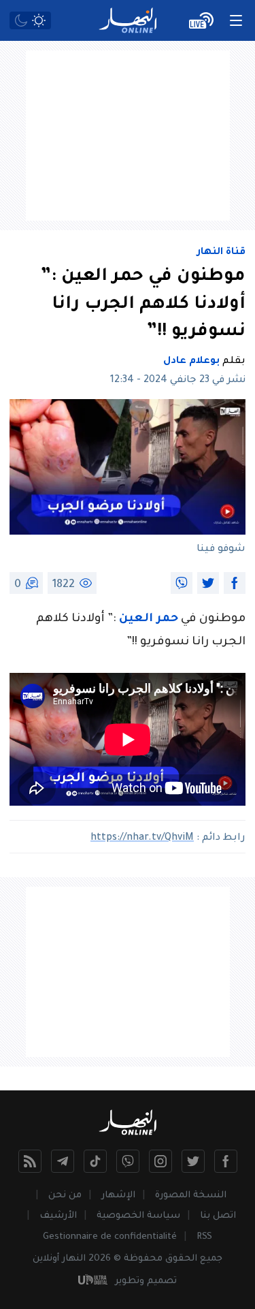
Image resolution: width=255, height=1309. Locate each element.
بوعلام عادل (191, 361)
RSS (204, 1237)
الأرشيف (58, 1216)
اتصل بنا (218, 1216)
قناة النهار (221, 252)
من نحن (65, 1195)
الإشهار (118, 1195)
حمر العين (148, 619)
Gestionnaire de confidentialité (110, 1237)
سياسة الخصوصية (138, 1216)
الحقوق (181, 1259)
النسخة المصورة (190, 1195)
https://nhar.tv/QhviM (142, 838)
